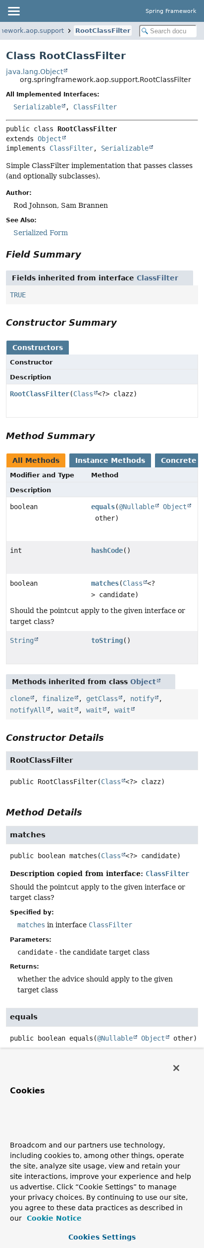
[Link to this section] (88, 254)
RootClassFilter (102, 30)
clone (20, 699)
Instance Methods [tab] (110, 460)
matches (105, 583)
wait (66, 710)
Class (83, 394)
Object (49, 139)
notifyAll (28, 710)
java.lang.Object (34, 72)
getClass (102, 699)
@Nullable (136, 507)
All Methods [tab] (35, 460)
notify (142, 699)
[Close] (176, 1068)
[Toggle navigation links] (13, 11)
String (22, 640)
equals (103, 507)
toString (107, 640)
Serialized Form (40, 233)
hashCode (107, 550)
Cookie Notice (53, 1218)
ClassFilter (95, 107)
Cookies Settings (102, 1237)
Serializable (37, 107)
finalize (58, 699)
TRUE (18, 295)
